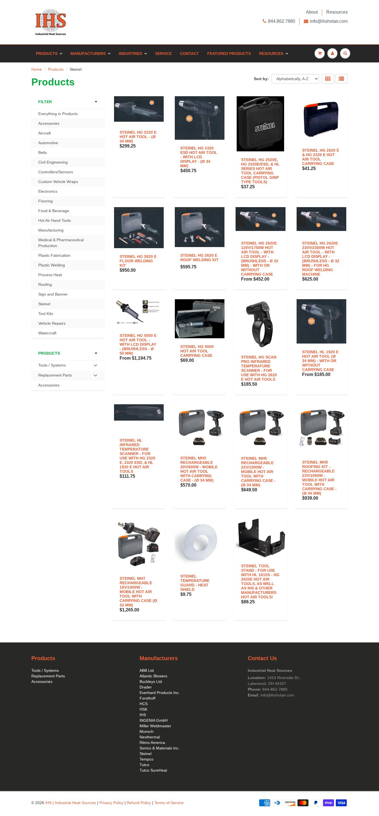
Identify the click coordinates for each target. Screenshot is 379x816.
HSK (143, 709)
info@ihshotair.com (329, 21)
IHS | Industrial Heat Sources (70, 802)
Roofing (45, 284)
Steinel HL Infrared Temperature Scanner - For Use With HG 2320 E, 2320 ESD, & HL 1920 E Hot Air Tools (137, 456)
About (312, 12)
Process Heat (50, 275)
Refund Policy (139, 802)
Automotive (48, 143)
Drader (146, 687)
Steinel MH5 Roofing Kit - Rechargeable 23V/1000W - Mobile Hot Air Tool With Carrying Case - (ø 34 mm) (319, 477)
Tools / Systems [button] (52, 366)
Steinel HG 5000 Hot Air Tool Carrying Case (197, 351)
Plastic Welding (51, 265)
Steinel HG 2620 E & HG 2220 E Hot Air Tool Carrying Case (320, 157)
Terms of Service (169, 802)
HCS (144, 703)
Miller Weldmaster (155, 726)
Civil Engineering (53, 162)
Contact (189, 53)
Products (46, 53)
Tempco (146, 759)
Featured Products (229, 53)
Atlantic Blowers (153, 676)
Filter (45, 102)
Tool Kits (45, 313)
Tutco (144, 764)
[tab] (67, 365)
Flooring (45, 201)
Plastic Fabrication (54, 255)
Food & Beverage (53, 211)
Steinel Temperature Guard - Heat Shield (194, 583)
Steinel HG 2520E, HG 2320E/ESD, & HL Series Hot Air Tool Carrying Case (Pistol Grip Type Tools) (260, 170)
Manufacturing (51, 230)
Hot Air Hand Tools (54, 220)
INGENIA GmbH (154, 720)
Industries (130, 53)
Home (36, 69)
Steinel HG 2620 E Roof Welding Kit (199, 257)
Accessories (48, 123)
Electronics (47, 191)
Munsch (146, 731)
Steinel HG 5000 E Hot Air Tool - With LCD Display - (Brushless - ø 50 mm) (138, 344)
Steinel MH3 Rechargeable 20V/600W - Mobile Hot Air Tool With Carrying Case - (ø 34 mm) (199, 469)
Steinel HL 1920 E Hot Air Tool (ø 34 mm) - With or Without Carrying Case (320, 361)
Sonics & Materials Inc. (160, 748)
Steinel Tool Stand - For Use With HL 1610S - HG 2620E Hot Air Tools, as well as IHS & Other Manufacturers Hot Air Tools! (260, 581)
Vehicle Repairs (51, 323)
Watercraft (47, 333)
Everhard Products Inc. (160, 692)
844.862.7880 (281, 21)
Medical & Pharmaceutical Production (61, 243)
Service (163, 53)
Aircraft (44, 133)
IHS (143, 715)
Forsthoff (147, 698)
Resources (337, 12)
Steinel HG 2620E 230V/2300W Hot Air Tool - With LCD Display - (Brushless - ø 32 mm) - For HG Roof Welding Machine (320, 258)
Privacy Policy (111, 802)
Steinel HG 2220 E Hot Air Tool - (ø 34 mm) (138, 136)
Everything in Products (58, 113)
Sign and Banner (53, 294)
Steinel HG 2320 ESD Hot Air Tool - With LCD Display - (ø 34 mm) (198, 157)
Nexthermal (150, 737)
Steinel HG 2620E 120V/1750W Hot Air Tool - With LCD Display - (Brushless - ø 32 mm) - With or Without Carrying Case (259, 258)
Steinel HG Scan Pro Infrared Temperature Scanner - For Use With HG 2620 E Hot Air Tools (259, 368)
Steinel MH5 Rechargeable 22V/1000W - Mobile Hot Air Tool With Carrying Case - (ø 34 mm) (258, 471)
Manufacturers (88, 53)
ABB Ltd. (147, 670)
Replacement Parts (48, 676)
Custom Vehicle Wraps (58, 181)
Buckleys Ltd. (151, 681)
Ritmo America (152, 742)
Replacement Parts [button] (55, 376)
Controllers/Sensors (55, 172)
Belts (42, 152)
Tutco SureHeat (153, 770)
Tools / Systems (45, 670)
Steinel (44, 304)
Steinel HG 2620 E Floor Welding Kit (138, 261)
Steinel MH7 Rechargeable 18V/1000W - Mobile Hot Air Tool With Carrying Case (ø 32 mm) (138, 591)
